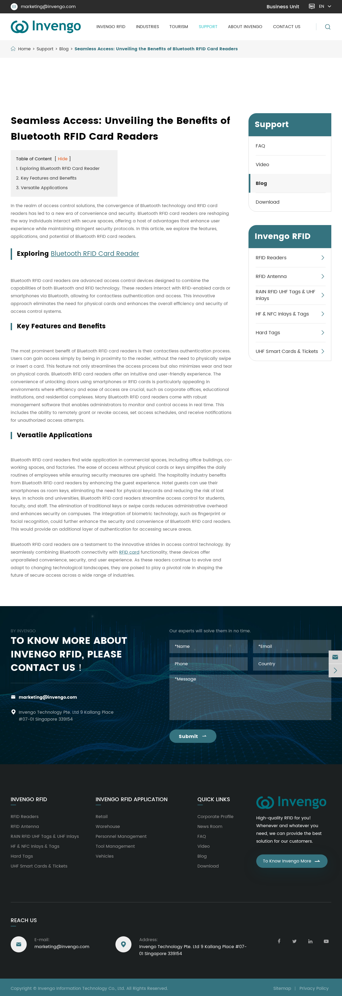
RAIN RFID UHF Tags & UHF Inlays (285, 295)
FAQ (260, 145)
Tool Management (115, 846)
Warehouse (108, 826)
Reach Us (24, 920)
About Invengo (245, 26)
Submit (193, 736)
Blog (64, 48)
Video (262, 164)
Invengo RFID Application (132, 800)
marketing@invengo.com (44, 6)
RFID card (129, 552)
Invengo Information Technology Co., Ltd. (81, 988)
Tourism (178, 26)
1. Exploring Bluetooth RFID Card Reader (58, 168)
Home (24, 48)
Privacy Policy (314, 988)
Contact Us (286, 26)
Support (208, 26)
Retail (102, 816)
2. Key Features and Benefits (46, 178)
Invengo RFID (110, 26)
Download (267, 202)
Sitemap (282, 988)
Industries (147, 26)
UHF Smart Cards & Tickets (287, 351)
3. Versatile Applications (42, 187)
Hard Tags (268, 332)
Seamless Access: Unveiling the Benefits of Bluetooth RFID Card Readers (156, 48)
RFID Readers (271, 257)
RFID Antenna (271, 276)
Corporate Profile (215, 816)
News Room (209, 826)
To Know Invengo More (292, 861)
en (321, 6)
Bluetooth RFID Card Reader (95, 254)
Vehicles (105, 856)
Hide (63, 158)
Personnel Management (121, 836)
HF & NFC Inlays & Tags (282, 313)
